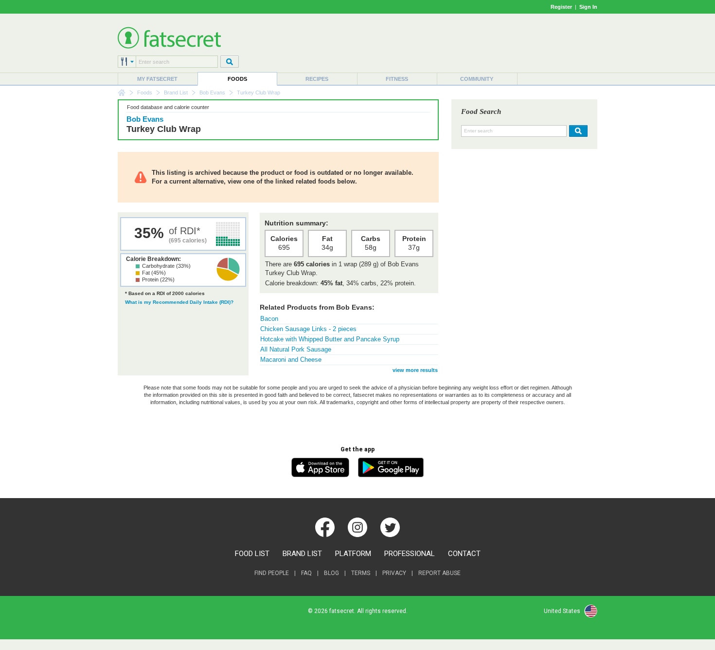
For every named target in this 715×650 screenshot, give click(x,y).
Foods (237, 79)
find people (271, 573)
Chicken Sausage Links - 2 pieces (308, 329)
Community (476, 79)
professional (409, 553)
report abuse (439, 573)
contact (464, 553)
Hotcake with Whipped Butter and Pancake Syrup (329, 339)
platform (353, 553)
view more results (415, 370)
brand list (302, 553)
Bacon (269, 318)
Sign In (588, 7)
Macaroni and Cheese (291, 359)
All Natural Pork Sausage (295, 349)
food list (252, 553)
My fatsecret (157, 79)
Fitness (397, 79)
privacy (394, 573)
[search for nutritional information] (577, 131)
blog (331, 573)
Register (561, 7)
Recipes (316, 79)
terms (360, 573)
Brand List (176, 92)
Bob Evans (212, 92)
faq (306, 573)
